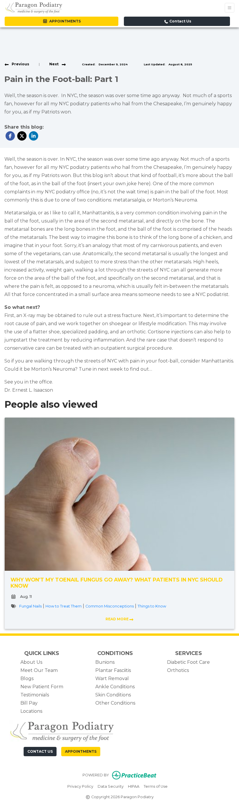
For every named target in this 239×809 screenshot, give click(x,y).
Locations (31, 711)
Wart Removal (112, 678)
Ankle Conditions (115, 686)
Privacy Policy (80, 786)
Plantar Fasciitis (113, 670)
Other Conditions (115, 703)
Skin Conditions (113, 695)
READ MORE (117, 619)
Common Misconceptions (109, 606)
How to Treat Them (63, 606)
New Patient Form (41, 686)
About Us (31, 662)
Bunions (105, 662)
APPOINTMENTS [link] (64, 21)
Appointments (80, 751)
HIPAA (133, 786)
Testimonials (34, 695)
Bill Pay (29, 703)
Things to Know (152, 606)
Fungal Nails (30, 606)
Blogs (27, 678)
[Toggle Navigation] (229, 8)
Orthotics (178, 670)
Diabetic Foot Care (188, 662)
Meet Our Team (39, 670)
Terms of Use (156, 786)
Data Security (111, 786)
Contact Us (179, 21)
